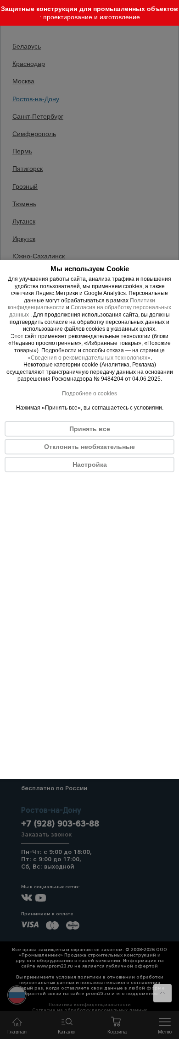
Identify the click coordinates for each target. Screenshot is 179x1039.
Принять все (89, 428)
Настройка (90, 464)
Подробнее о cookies (89, 393)
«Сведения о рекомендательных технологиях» (89, 358)
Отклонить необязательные (89, 446)
